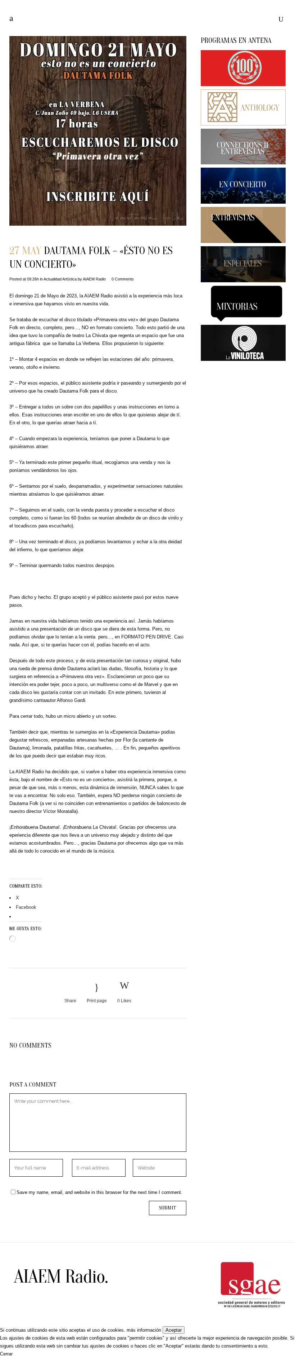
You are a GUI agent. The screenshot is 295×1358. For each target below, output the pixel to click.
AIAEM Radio (94, 279)
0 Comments (123, 279)
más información (144, 1330)
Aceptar (173, 1330)
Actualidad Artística (60, 279)
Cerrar (6, 1354)
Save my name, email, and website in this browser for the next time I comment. (99, 1192)
